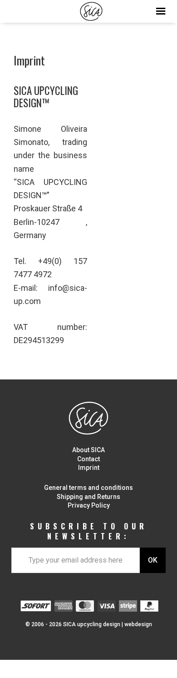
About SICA (88, 450)
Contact (88, 459)
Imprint (88, 467)
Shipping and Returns (88, 496)
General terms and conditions (88, 487)
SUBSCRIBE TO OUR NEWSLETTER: (89, 531)
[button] (88, 9)
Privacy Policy (89, 505)
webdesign (138, 624)
